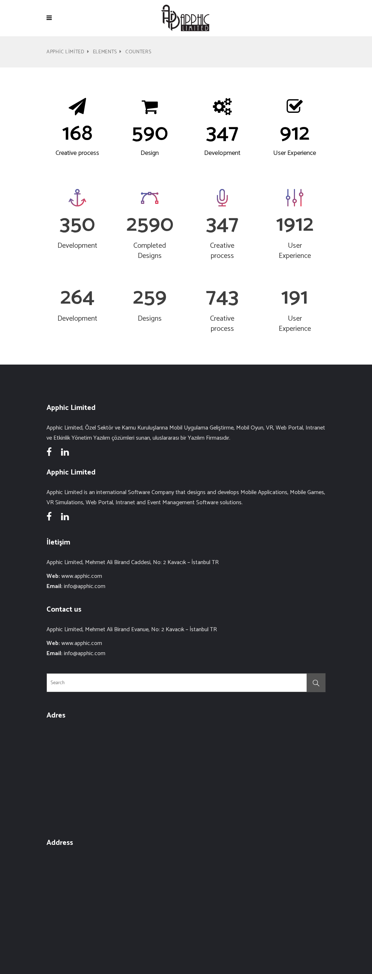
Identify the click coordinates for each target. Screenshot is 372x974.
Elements (105, 52)
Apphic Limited (65, 52)
